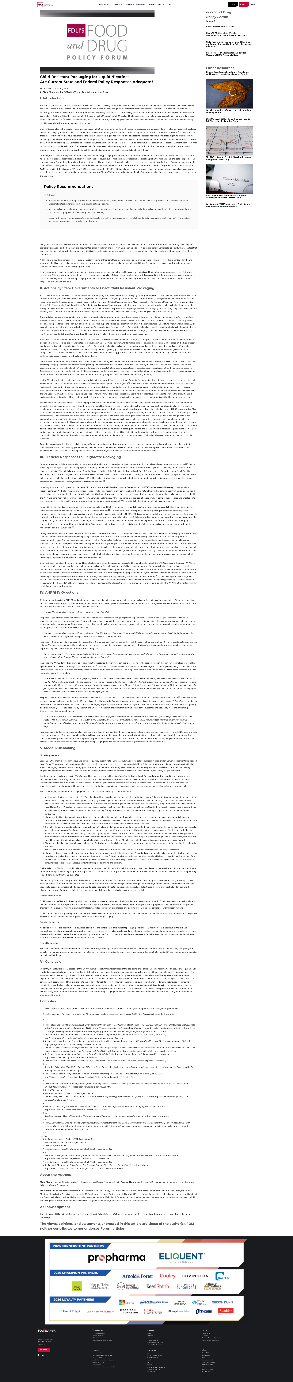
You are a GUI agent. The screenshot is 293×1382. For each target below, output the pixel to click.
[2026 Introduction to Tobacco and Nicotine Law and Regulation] (229, 94)
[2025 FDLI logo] (45, 4)
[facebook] (38, 1355)
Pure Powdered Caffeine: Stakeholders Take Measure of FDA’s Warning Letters (226, 53)
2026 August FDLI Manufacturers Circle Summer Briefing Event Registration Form (229, 205)
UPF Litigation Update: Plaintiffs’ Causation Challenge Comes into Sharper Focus (226, 196)
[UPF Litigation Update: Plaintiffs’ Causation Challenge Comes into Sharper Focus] (229, 179)
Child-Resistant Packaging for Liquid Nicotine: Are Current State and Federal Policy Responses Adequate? (228, 44)
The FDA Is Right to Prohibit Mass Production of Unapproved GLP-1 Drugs (228, 158)
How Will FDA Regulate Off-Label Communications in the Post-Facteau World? (227, 34)
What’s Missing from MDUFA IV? (221, 26)
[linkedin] (42, 1355)
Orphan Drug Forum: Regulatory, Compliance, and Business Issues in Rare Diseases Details (227, 73)
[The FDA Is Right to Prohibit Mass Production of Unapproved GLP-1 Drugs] (229, 140)
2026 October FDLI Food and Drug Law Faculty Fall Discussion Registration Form (228, 119)
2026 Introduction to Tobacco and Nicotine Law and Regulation (228, 111)
